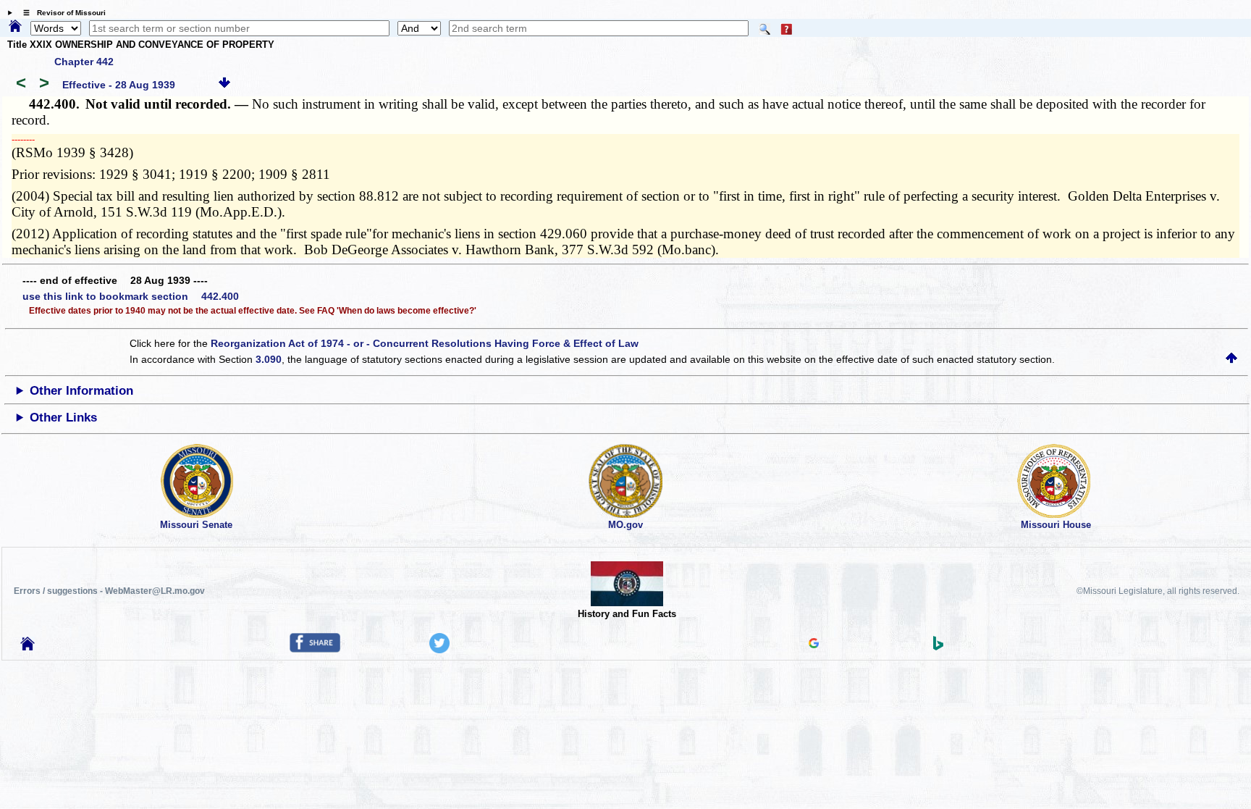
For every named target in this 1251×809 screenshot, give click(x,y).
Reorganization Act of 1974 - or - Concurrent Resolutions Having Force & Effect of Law (425, 343)
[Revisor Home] (27, 647)
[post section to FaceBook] (315, 649)
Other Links (63, 417)
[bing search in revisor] (938, 647)
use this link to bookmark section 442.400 (130, 296)
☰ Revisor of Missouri (61, 13)
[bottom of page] (224, 85)
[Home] (15, 27)
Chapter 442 (84, 61)
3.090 (269, 359)
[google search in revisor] (814, 644)
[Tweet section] (439, 649)
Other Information (81, 391)
